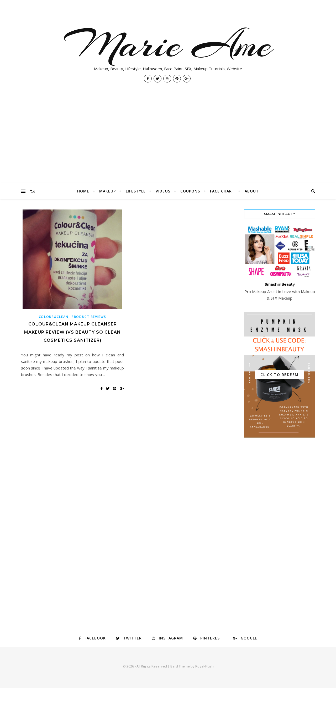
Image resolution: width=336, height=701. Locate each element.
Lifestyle (136, 191)
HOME (83, 191)
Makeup (107, 191)
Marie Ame (168, 44)
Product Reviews (89, 316)
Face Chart (222, 191)
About (252, 191)
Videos (163, 191)
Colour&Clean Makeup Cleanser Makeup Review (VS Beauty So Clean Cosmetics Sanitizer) (72, 332)
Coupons (190, 191)
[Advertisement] (168, 144)
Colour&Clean (54, 316)
